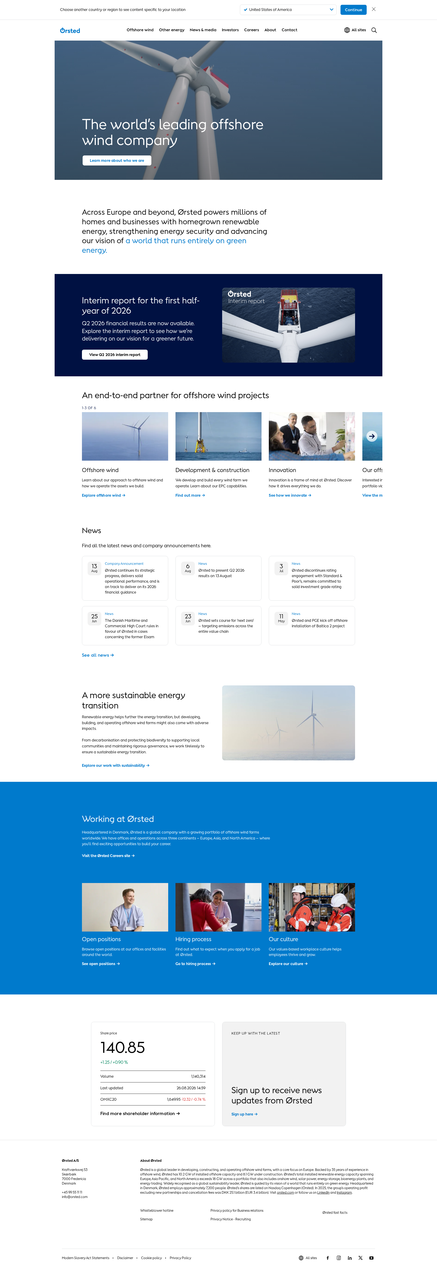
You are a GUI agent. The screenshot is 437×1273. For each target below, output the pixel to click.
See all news (95, 655)
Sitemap (146, 1219)
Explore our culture (286, 963)
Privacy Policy (180, 1258)
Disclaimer (125, 1258)
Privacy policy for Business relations (237, 1210)
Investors (230, 30)
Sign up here (242, 1114)
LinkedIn (323, 1192)
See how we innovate (288, 495)
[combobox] (288, 10)
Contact (289, 30)
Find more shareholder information (137, 1113)
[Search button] (374, 30)
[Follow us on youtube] (371, 1258)
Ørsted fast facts (335, 1212)
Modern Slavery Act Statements (85, 1258)
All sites (311, 1258)
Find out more (188, 495)
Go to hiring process (193, 963)
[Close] (374, 10)
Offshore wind (140, 30)
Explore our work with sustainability (113, 765)
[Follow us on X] (360, 1258)
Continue (353, 10)
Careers (251, 30)
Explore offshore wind (101, 495)
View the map (374, 495)
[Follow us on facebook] (327, 1258)
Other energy (171, 30)
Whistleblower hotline (156, 1210)
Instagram (344, 1192)
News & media (203, 30)
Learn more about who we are (117, 160)
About (270, 30)
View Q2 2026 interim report (114, 354)
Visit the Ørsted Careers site (106, 855)
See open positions (98, 963)
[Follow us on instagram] (338, 1258)
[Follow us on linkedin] (349, 1258)
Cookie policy (151, 1258)
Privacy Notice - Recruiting (231, 1219)
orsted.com (285, 1192)
